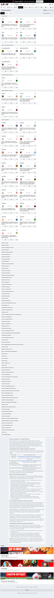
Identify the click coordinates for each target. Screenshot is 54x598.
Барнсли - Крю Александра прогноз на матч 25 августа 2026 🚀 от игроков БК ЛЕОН (27, 196)
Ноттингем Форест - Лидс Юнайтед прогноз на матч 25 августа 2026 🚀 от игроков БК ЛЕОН (9, 236)
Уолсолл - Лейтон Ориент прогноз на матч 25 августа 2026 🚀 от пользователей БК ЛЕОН (27, 142)
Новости (12, 4)
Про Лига (3, 77)
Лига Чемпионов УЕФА (6, 48)
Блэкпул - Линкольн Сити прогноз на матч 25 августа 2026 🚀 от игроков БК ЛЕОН (9, 142)
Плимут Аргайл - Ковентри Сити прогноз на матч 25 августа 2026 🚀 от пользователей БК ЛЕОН (28, 169)
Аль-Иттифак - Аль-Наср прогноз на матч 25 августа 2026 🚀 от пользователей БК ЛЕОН (27, 99)
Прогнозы (17, 4)
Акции (21, 4)
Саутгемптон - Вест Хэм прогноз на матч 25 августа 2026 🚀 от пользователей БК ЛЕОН (9, 182)
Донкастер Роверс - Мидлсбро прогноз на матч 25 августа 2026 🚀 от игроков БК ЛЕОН (9, 196)
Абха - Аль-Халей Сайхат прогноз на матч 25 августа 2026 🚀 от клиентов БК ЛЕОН (9, 84)
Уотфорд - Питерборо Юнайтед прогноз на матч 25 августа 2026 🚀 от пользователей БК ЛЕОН (28, 156)
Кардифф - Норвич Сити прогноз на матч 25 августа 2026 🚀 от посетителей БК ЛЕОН (28, 223)
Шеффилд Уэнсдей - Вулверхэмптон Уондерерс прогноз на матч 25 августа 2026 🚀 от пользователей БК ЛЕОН (27, 182)
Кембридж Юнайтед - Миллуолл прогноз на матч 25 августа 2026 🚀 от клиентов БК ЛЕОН (9, 223)
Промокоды (33, 4)
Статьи (24, 4)
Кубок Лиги (4, 122)
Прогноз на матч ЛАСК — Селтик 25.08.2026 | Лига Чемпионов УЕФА (27, 54)
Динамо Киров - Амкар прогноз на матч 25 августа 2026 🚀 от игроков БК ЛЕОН (9, 38)
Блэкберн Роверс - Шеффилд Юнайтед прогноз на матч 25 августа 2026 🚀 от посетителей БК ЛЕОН (27, 209)
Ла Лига (31, 456)
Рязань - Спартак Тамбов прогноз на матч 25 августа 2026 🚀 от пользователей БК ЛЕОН (27, 25)
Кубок (3, 32)
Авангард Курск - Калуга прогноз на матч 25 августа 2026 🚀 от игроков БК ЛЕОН (28, 38)
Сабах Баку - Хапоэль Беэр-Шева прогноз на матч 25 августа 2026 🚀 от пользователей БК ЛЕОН (9, 68)
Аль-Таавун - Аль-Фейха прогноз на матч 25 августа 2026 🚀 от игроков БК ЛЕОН (9, 99)
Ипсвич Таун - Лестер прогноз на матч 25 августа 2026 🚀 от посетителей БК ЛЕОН (27, 129)
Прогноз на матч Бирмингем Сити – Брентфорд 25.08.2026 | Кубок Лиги (8, 209)
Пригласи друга (4, 555)
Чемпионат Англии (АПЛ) (25, 456)
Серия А (35, 456)
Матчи (28, 4)
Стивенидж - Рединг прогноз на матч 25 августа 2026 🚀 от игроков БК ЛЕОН (9, 155)
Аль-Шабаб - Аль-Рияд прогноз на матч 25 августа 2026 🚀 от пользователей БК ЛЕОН (9, 113)
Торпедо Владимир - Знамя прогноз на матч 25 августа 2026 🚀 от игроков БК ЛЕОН (9, 25)
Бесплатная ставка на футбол (8, 581)
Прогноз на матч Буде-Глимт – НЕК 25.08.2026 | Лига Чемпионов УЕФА (8, 54)
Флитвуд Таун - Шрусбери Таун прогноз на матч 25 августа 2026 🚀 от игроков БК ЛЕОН (9, 129)
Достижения (4, 568)
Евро (26, 465)
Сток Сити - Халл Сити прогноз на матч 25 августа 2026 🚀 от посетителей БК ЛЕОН (9, 169)
